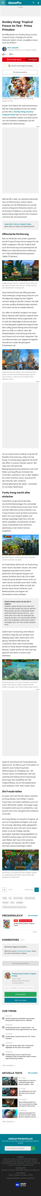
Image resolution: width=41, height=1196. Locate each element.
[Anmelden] (33, 1148)
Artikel (5, 898)
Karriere (20, 1161)
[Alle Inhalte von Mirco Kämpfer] (4, 49)
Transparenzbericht (28, 1165)
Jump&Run (20, 902)
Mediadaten (21, 1163)
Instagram (24, 1175)
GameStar (5, 1170)
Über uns (14, 1159)
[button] (2, 2)
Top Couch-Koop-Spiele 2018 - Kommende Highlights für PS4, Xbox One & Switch (19, 1046)
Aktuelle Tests (12, 1073)
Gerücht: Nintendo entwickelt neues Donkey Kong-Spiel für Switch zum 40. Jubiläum (20, 1019)
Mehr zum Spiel (20, 1000)
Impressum (6, 1159)
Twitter (10, 1175)
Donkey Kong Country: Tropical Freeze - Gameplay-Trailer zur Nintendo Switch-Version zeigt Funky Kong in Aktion (20, 1056)
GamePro (12, 1170)
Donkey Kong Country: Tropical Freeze (14, 907)
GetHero (27, 1170)
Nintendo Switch (30, 898)
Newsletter (27, 1161)
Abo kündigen (32, 1159)
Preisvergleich (12, 915)
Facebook (17, 1175)
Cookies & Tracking (14, 1165)
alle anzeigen (33, 915)
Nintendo (5, 902)
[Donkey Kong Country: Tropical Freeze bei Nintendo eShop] (8, 924)
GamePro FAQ (22, 1159)
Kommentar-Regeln (24, 951)
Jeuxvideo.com (35, 1170)
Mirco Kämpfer (13, 48)
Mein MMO (19, 1170)
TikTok (31, 1175)
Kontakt (34, 1161)
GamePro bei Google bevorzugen (22, 66)
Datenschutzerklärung (33, 1163)
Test (10, 898)
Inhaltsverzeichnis (21, 72)
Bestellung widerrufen (10, 1161)
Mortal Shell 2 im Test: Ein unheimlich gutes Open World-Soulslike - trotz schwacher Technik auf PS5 (27, 1083)
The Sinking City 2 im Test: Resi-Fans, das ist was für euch (27, 1093)
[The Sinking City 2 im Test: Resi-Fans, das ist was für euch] (9, 1092)
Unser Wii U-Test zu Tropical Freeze (17, 224)
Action (12, 902)
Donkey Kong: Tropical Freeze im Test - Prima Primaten (20, 1037)
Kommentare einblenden (20, 963)
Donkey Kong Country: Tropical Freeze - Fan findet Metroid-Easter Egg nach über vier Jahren (21, 1028)
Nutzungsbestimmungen (8, 1163)
